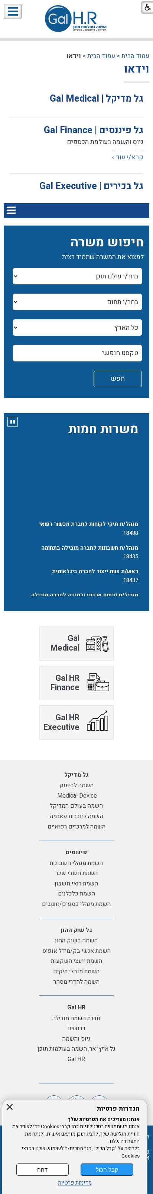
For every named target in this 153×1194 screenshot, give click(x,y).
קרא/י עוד (129, 157)
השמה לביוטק (76, 785)
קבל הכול (107, 1169)
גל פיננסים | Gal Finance (93, 130)
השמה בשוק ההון (76, 940)
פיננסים (76, 852)
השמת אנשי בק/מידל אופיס (76, 950)
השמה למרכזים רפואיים (76, 826)
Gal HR (76, 1007)
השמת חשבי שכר (76, 873)
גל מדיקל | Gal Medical (96, 99)
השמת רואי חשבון (76, 883)
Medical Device (76, 795)
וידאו (136, 69)
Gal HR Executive (61, 722)
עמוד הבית (135, 56)
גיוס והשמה (76, 1038)
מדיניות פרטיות (75, 1183)
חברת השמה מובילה (76, 1018)
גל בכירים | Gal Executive (91, 186)
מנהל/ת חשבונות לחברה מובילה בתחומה (89, 546)
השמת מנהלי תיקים (76, 971)
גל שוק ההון (76, 930)
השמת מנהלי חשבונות (76, 863)
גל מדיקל (76, 774)
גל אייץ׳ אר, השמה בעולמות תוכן (76, 1048)
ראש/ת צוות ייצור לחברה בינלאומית (95, 569)
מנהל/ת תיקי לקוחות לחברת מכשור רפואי (88, 522)
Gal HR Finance (65, 682)
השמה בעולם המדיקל (76, 805)
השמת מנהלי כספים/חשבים (76, 904)
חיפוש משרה (107, 242)
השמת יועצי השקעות (76, 961)
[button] (13, 11)
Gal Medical (65, 643)
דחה (42, 1169)
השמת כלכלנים (76, 893)
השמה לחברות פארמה (76, 816)
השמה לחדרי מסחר (76, 981)
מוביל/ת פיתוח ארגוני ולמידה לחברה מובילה (84, 593)
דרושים (76, 1028)
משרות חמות (103, 429)
